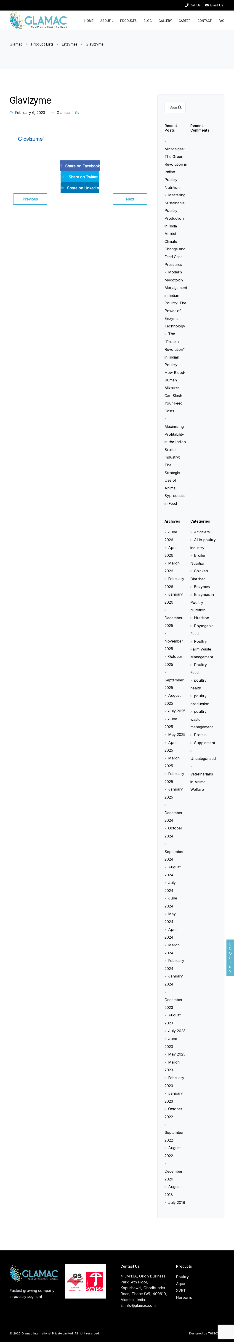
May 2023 (176, 1054)
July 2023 (176, 1031)
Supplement (204, 742)
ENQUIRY (230, 958)
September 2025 (174, 684)
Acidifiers (202, 532)
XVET (181, 1290)
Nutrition (201, 618)
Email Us (216, 5)
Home (88, 21)
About (105, 21)
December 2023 (174, 1003)
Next (130, 199)
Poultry (182, 1276)
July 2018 (176, 1202)
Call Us (195, 5)
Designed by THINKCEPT (206, 1333)
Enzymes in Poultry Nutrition (202, 602)
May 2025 (176, 734)
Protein (200, 734)
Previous (30, 199)
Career (185, 21)
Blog (148, 21)
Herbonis (184, 1297)
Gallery (165, 21)
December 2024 (174, 816)
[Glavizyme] (30, 139)
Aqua (180, 1283)
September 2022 (174, 1136)
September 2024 (174, 855)
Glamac (63, 112)
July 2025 (176, 711)
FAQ (221, 21)
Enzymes (202, 586)
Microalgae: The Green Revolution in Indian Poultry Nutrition (176, 168)
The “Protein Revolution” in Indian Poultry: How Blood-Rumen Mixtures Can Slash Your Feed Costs (175, 372)
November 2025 (174, 645)
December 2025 (174, 622)
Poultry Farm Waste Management (201, 649)
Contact (204, 21)
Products (128, 21)
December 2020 (174, 1175)
